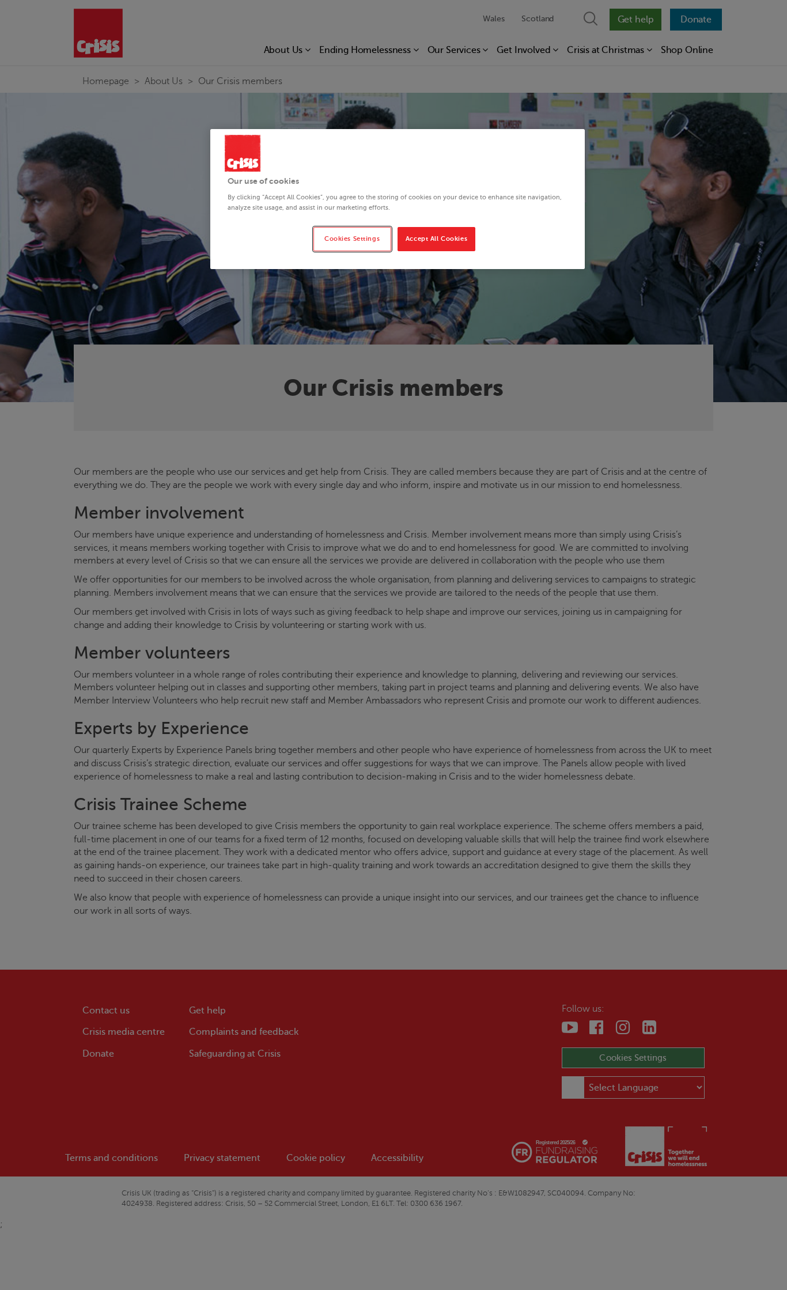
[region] (397, 199)
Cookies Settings (352, 239)
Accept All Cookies (436, 239)
